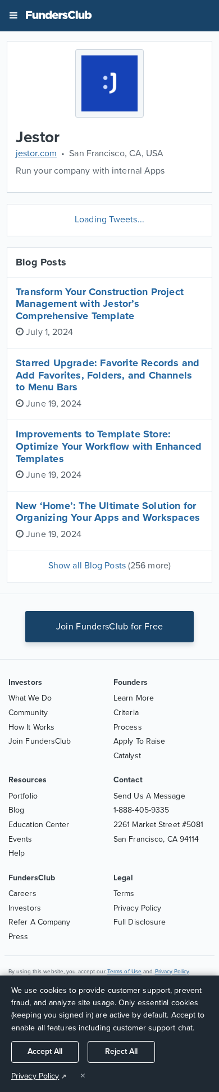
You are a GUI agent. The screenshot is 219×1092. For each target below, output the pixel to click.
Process (127, 727)
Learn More (133, 698)
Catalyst (127, 755)
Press (18, 936)
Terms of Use (124, 971)
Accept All (45, 1051)
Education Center (39, 824)
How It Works (31, 727)
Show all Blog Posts (109, 565)
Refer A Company (39, 922)
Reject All (121, 1051)
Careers (22, 893)
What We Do (30, 698)
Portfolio (23, 796)
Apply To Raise (139, 741)
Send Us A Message (149, 796)
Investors (24, 908)
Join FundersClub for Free (109, 626)
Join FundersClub (39, 741)
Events (20, 839)
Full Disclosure (139, 922)
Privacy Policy (137, 908)
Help (16, 853)
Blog (16, 810)
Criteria (126, 712)
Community (28, 712)
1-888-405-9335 (141, 810)
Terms (124, 893)
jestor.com (36, 153)
